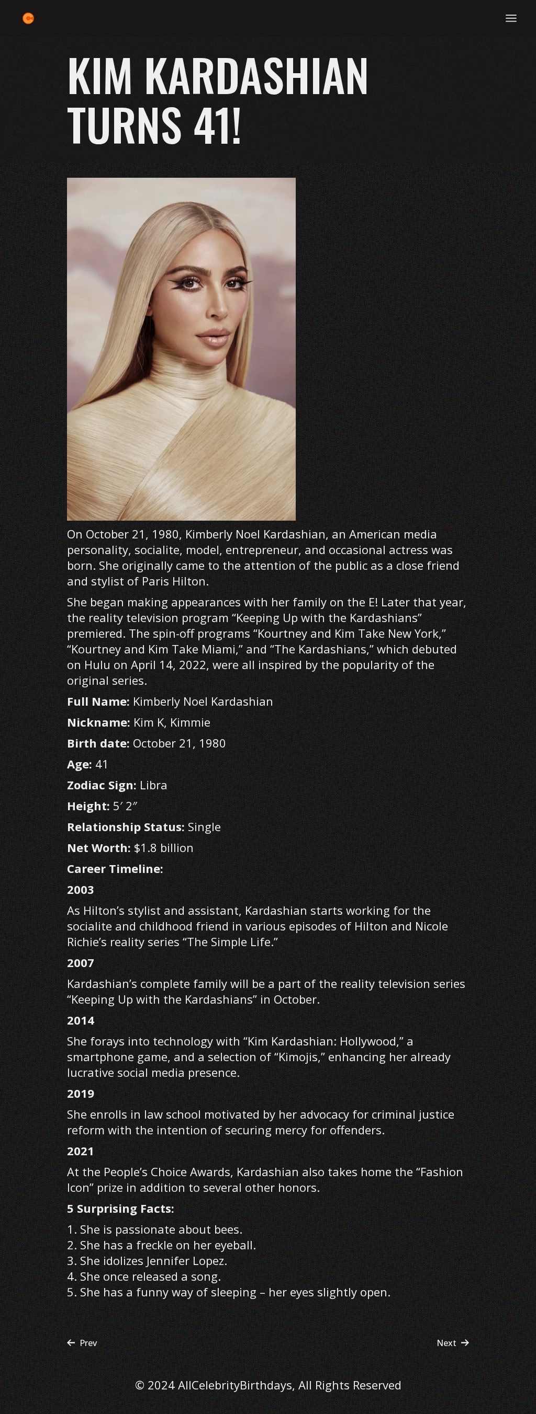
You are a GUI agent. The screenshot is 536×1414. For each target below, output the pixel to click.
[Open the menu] (511, 18)
